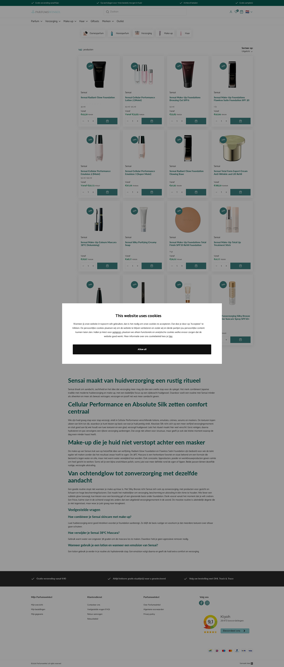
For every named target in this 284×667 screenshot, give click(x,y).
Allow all (142, 349)
